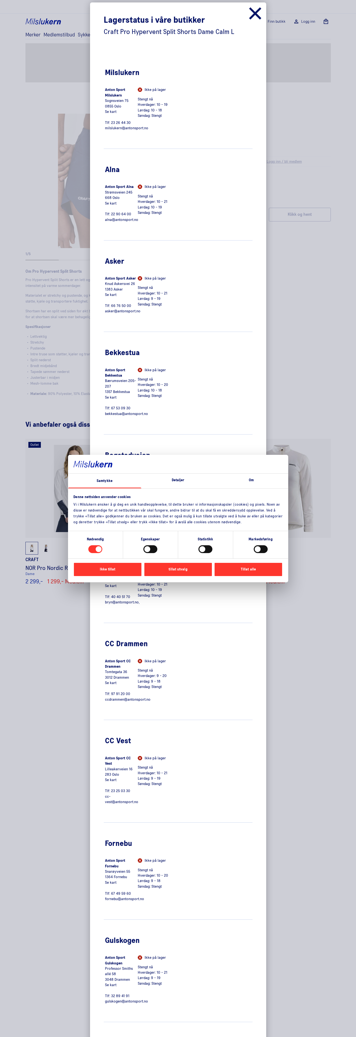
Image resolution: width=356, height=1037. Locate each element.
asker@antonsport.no (122, 311)
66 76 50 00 (121, 306)
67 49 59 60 (121, 893)
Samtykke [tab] (105, 481)
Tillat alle (248, 569)
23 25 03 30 (120, 791)
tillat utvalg (178, 569)
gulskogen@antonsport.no (126, 1001)
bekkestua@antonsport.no (126, 414)
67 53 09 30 (120, 408)
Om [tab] (251, 480)
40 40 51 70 (120, 597)
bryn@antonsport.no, (122, 602)
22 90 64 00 (121, 214)
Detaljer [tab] (178, 480)
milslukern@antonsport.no (126, 128)
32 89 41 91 (120, 996)
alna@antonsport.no (121, 220)
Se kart (110, 112)
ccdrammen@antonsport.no (127, 699)
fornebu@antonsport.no (124, 899)
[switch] (150, 549)
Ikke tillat (107, 569)
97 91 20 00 (120, 694)
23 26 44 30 (121, 123)
